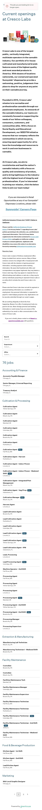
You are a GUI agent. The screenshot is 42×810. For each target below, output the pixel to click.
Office (6, 352)
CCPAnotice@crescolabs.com (26, 246)
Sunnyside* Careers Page (21, 209)
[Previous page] (14, 794)
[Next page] (27, 794)
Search (6, 337)
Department (8, 344)
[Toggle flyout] (37, 346)
